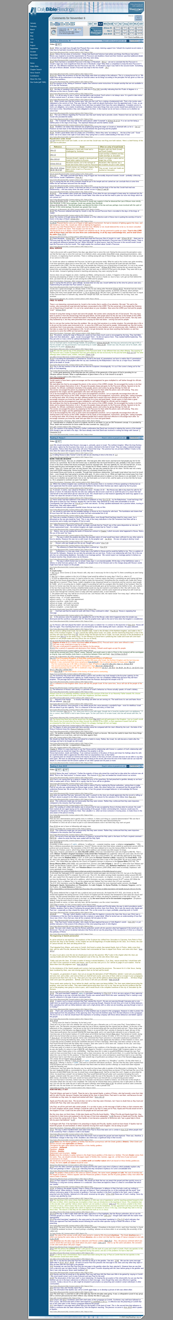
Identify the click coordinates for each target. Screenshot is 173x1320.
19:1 (51, 922)
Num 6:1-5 (98, 1072)
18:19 (52, 1167)
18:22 (52, 1001)
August (32, 45)
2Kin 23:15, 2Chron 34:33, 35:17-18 (57, 169)
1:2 (116, 455)
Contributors (34, 76)
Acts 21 (81, 1047)
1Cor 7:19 (117, 1049)
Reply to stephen (86, 828)
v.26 (111, 1116)
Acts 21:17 (56, 1038)
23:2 (100, 775)
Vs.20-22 (53, 223)
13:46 (117, 1261)
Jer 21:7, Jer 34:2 (108, 668)
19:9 (51, 1011)
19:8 (51, 1266)
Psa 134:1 (97, 89)
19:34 (52, 1188)
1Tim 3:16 (110, 1194)
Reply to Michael (88, 236)
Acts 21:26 (77, 1061)
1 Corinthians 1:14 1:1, (99, 1302)
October (33, 52)
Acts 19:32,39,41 (56, 842)
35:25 (52, 127)
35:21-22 (53, 175)
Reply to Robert (95, 281)
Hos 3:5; (114, 654)
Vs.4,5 (52, 648)
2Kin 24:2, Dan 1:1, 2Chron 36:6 (121, 664)
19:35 (52, 1278)
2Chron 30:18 (55, 205)
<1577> (75, 844)
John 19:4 (107, 1216)
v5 (77, 635)
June (32, 39)
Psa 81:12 (79, 503)
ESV (117, 28)
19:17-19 (53, 1136)
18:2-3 (52, 906)
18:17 (65, 1300)
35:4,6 (52, 54)
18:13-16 (53, 1214)
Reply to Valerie (91, 904)
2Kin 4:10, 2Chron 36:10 (104, 666)
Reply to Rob (89, 173)
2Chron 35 (138, 16)
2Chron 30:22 (118, 289)
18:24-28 (53, 914)
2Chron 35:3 (106, 267)
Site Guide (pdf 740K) (38, 82)
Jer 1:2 (137, 127)
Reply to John (89, 357)
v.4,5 (51, 733)
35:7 (51, 115)
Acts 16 (81, 1049)
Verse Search (35, 73)
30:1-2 (104, 62)
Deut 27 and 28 (102, 189)
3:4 (51, 484)
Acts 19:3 (131, 922)
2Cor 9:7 (88, 285)
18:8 (51, 1300)
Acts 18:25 (128, 1307)
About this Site (35, 79)
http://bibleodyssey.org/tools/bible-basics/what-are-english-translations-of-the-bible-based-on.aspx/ (85, 871)
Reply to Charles (94, 209)
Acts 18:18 (54, 1021)
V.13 (51, 351)
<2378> (76, 1062)
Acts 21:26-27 (76, 1059)
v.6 (51, 422)
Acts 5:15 (124, 1130)
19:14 (52, 993)
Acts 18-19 (138, 19)
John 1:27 (112, 1204)
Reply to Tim (83, 1233)
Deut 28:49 (58, 672)
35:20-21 (53, 193)
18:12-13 (53, 785)
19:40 (52, 928)
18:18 (52, 1255)
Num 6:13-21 (81, 1030)
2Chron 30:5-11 (55, 164)
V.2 (51, 644)
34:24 (52, 187)
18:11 (52, 1180)
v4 (77, 633)
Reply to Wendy (94, 298)
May (31, 36)
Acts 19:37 (54, 1227)
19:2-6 (52, 836)
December (34, 58)
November (34, 55)
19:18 (52, 830)
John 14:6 (105, 1296)
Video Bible (34, 66)
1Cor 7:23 (104, 543)
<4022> (81, 993)
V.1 (51, 642)
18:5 (51, 795)
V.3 (51, 646)
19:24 (52, 1142)
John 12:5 (101, 1243)
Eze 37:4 (103, 547)
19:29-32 (53, 773)
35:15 (52, 217)
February (33, 26)
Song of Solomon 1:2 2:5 (80, 729)
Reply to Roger (86, 674)
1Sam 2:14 (90, 354)
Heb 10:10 (53, 1063)
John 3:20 (66, 701)
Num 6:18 (109, 1083)
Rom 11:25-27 (122, 654)
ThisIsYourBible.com (135, 37)
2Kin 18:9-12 (55, 159)
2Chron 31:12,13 (114, 121)
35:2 (51, 238)
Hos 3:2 (59, 468)
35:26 (52, 48)
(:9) (86, 1270)
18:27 (52, 807)
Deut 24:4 (131, 625)
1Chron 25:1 (74, 219)
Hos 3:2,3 (55, 573)
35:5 (51, 89)
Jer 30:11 (108, 539)
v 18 (112, 293)
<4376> (87, 1061)
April (31, 33)
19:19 (52, 1235)
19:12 (52, 1130)
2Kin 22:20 (101, 345)
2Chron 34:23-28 (103, 343)
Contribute (134, 41)
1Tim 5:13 (107, 993)
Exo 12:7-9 (131, 353)
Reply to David (88, 349)
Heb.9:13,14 (104, 424)
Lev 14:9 (94, 1032)
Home (32, 63)
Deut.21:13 (86, 745)
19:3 (51, 1305)
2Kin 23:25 (64, 201)
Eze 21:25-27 (93, 662)
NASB (140, 28)
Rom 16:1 (115, 1034)
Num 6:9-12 (137, 1057)
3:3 (51, 511)
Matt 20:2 (108, 1241)
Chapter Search (36, 69)
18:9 (51, 1274)
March (32, 29)
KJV (131, 28)
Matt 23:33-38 (114, 980)
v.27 (72, 1120)
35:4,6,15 (53, 75)
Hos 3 (138, 17)
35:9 (51, 121)
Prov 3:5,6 (62, 234)
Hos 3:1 (67, 711)
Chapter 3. (53, 749)
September (34, 49)
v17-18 (52, 141)
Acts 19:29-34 (55, 817)
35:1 (107, 68)
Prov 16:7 (79, 177)
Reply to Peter (88, 52)
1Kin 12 (53, 150)
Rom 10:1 (132, 797)
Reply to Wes (92, 609)
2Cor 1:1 (88, 1036)
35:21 (52, 95)
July (31, 42)
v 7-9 (85, 293)
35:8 (51, 283)
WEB (79, 29)
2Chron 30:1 (70, 238)
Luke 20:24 (54, 1239)
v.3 (51, 745)
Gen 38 (53, 582)
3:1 (51, 455)
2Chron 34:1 (70, 347)
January (33, 23)
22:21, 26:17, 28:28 (67, 1263)
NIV (124, 28)
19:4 (51, 1200)
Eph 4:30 (53, 838)
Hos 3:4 (54, 576)
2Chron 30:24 (94, 293)
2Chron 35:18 (126, 238)
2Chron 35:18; (55, 201)
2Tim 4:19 (75, 1169)
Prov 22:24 (54, 826)
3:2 (51, 490)
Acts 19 (52, 902)
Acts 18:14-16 (82, 964)
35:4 (51, 83)
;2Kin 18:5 (63, 205)
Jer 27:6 (105, 664)
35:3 (51, 101)
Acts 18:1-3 (99, 1097)
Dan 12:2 (97, 719)
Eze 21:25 (106, 500)
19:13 (52, 801)
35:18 (52, 62)
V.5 (51, 683)
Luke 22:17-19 (62, 1070)
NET (71, 29)
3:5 (51, 517)
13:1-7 (56, 791)
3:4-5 (51, 445)
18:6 (51, 779)
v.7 (51, 372)
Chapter (104, 531)
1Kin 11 (63, 636)
